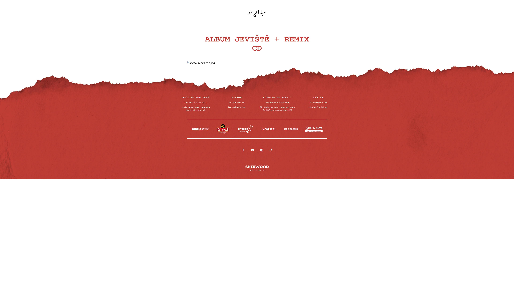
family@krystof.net (318, 102)
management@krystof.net (277, 102)
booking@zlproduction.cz (196, 102)
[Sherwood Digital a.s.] (257, 167)
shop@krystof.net (237, 102)
